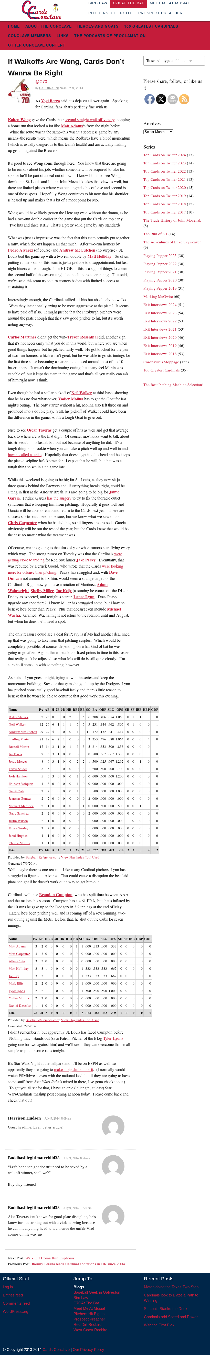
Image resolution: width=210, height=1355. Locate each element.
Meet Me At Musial (89, 1308)
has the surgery (59, 498)
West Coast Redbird (90, 1330)
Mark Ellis (16, 983)
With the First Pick (159, 1325)
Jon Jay (14, 976)
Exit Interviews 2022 (160, 320)
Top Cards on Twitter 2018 (164, 203)
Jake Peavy (86, 560)
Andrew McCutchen (77, 250)
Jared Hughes (18, 835)
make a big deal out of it (73, 1069)
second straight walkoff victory (89, 119)
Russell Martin (19, 746)
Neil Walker (81, 393)
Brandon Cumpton (55, 894)
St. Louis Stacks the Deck (165, 1308)
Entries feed (13, 1295)
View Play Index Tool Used (80, 857)
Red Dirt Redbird (87, 1324)
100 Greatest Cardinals (151, 26)
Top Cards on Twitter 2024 (164, 154)
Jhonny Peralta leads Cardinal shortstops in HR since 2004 (78, 1264)
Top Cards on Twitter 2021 (164, 179)
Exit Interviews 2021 (160, 329)
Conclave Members (29, 35)
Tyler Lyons (17, 990)
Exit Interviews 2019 (160, 345)
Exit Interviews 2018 (160, 353)
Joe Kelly (64, 590)
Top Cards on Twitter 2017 (164, 211)
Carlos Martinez (22, 337)
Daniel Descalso (20, 1005)
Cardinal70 (49, 87)
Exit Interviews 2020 (160, 337)
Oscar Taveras (39, 430)
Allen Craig (17, 961)
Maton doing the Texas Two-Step (171, 1287)
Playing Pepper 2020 (160, 280)
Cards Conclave (56, 1349)
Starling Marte (19, 739)
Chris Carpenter (22, 522)
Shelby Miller (42, 590)
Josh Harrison (18, 776)
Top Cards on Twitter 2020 (164, 187)
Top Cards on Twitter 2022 (164, 171)
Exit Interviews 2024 (160, 304)
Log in (8, 1287)
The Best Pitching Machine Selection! (173, 384)
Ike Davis (15, 754)
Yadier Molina (70, 399)
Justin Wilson (18, 820)
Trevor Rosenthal (82, 337)
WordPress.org (15, 1311)
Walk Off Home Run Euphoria (49, 1258)
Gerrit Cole (16, 791)
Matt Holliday (99, 256)
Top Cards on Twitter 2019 (164, 195)
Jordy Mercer (18, 761)
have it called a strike (24, 454)
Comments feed (16, 1303)
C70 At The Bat (86, 1303)
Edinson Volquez (21, 783)
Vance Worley (18, 828)
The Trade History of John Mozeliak (172, 220)
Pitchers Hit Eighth (110, 13)
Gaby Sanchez (19, 813)
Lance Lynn (84, 597)
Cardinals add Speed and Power (171, 1317)
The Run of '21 (155, 233)
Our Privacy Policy (88, 1349)
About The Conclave (48, 26)
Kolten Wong (19, 119)
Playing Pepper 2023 (160, 255)
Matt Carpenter (19, 953)
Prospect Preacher (160, 13)
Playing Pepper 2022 (160, 263)
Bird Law (81, 1297)
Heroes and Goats (98, 26)
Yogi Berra (50, 101)
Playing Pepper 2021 (160, 271)
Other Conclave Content (36, 45)
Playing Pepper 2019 (160, 288)
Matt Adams (72, 126)
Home (14, 26)
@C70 (41, 82)
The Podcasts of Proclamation (110, 35)
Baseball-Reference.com (42, 857)
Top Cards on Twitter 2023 (164, 162)
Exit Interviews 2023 (160, 312)
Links (63, 35)
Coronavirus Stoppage (161, 361)
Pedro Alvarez (20, 250)
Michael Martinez (21, 806)
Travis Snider (18, 768)
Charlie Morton (19, 843)
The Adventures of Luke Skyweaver (172, 241)
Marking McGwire (158, 296)
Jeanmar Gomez (20, 798)
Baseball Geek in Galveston (97, 1292)
